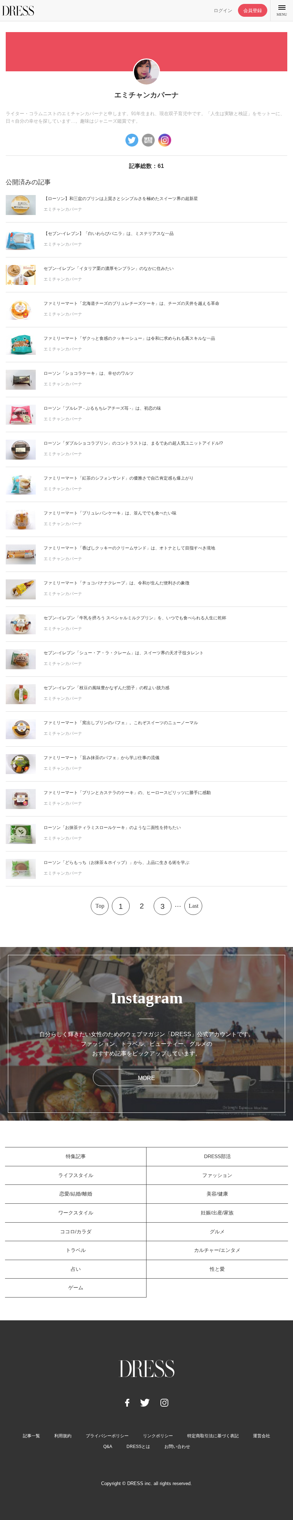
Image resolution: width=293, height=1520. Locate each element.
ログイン (223, 10)
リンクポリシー (158, 1435)
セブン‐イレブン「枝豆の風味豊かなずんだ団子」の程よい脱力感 (106, 687)
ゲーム (75, 1287)
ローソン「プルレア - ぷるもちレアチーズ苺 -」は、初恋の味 (102, 408)
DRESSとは (138, 1446)
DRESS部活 (217, 1156)
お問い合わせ (177, 1446)
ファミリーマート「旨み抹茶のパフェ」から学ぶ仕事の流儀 (101, 757)
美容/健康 (217, 1194)
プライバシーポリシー (107, 1435)
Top (99, 906)
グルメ (217, 1231)
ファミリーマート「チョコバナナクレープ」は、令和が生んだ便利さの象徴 (116, 582)
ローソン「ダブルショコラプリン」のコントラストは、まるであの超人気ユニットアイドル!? (133, 443)
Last (193, 906)
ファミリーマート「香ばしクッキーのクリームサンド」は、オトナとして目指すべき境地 (129, 548)
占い (76, 1269)
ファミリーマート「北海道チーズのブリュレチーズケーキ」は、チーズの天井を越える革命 (131, 303)
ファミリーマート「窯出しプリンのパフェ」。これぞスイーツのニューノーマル (121, 722)
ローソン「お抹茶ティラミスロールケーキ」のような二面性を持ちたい (112, 827)
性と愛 (217, 1269)
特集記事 (76, 1156)
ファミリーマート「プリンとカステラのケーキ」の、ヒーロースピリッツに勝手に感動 (127, 792)
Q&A (107, 1446)
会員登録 (252, 10)
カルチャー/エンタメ (217, 1250)
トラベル (76, 1250)
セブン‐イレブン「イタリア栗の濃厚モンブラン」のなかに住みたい (109, 268)
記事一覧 (31, 1435)
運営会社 (261, 1435)
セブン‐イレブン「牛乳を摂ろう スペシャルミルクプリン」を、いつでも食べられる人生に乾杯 (135, 617)
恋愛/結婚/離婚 (75, 1194)
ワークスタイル (75, 1213)
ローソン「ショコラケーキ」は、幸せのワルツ (89, 373)
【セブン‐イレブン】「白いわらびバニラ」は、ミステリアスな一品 (109, 233)
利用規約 (62, 1435)
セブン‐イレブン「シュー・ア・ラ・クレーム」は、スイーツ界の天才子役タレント (124, 652)
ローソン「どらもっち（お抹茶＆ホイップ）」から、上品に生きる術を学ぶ (116, 862)
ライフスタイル (75, 1175)
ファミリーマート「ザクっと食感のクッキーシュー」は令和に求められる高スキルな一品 (129, 338)
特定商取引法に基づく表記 (213, 1435)
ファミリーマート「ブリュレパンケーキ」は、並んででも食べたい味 (110, 513)
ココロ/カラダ (75, 1231)
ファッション (217, 1175)
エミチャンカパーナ (63, 209)
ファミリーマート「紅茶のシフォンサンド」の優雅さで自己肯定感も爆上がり (119, 478)
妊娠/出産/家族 (217, 1213)
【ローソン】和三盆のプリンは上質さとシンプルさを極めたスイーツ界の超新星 (121, 198)
